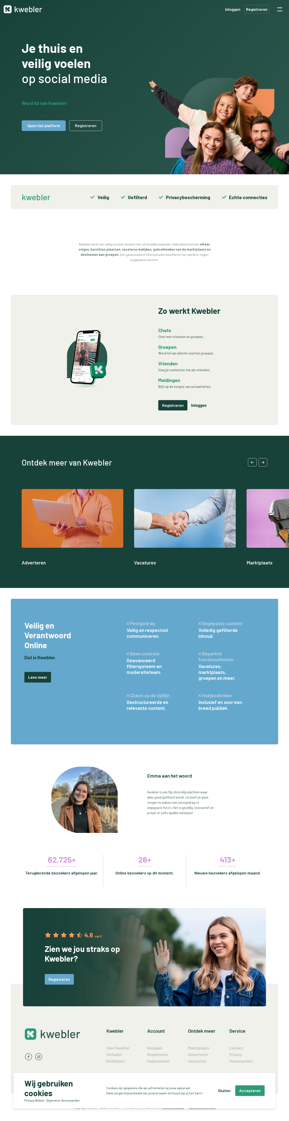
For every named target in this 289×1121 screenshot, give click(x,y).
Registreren (257, 9)
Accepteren (250, 1090)
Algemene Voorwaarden (63, 1100)
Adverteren (34, 562)
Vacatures (145, 562)
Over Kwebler (118, 1047)
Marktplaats (260, 562)
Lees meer (37, 677)
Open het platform (43, 125)
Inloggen (232, 9)
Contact (236, 1047)
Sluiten (224, 1090)
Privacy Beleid (34, 1100)
